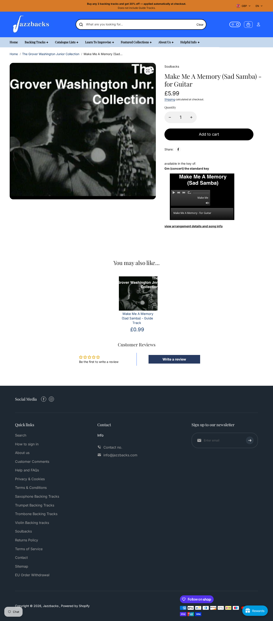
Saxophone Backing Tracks (37, 496)
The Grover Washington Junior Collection (50, 54)
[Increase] (191, 117)
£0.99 (137, 329)
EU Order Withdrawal (32, 575)
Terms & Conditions (31, 487)
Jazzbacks (51, 606)
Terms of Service (29, 549)
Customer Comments (32, 461)
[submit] (250, 440)
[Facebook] (178, 149)
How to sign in (26, 444)
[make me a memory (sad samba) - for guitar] (148, 71)
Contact (21, 557)
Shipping (169, 99)
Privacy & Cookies (30, 479)
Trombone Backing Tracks (36, 514)
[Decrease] (169, 117)
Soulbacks (23, 531)
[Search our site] (81, 24)
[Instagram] (51, 399)
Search (20, 435)
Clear (200, 24)
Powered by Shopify (75, 606)
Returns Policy (26, 540)
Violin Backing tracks (32, 522)
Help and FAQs (27, 470)
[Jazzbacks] (31, 24)
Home (14, 54)
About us (22, 453)
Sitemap (21, 566)
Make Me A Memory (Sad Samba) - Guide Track (137, 318)
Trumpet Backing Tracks (34, 505)
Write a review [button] (174, 359)
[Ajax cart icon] (248, 24)
